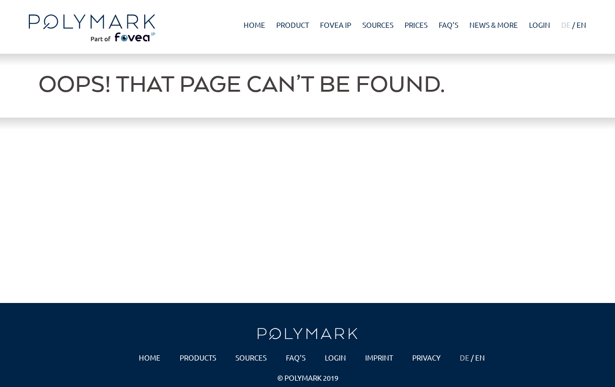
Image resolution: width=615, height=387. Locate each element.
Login (539, 24)
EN (581, 24)
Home (254, 24)
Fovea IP (335, 24)
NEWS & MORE (493, 24)
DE (566, 24)
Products (198, 357)
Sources (378, 24)
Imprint (379, 357)
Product (292, 24)
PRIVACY (426, 357)
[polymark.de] (96, 28)
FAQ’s (448, 24)
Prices (416, 24)
